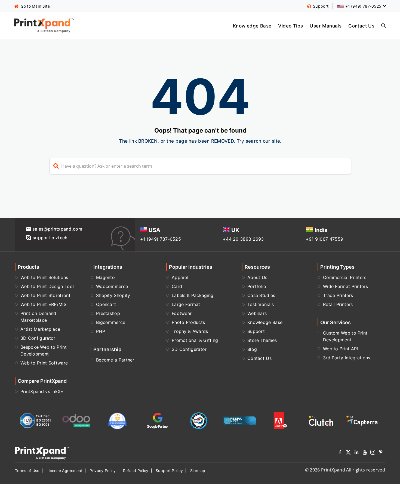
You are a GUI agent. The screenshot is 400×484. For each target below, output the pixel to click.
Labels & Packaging (192, 295)
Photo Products (188, 322)
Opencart (106, 304)
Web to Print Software (44, 363)
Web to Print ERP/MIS (43, 304)
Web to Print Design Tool (47, 286)
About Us (257, 277)
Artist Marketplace (40, 329)
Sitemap (197, 470)
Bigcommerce (110, 322)
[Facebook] (340, 453)
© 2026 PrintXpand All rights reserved (345, 470)
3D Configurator (38, 338)
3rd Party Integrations (346, 358)
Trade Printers (338, 295)
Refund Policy (136, 470)
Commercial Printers (345, 277)
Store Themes (262, 340)
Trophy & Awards (190, 331)
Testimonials (260, 304)
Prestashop (108, 313)
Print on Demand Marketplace (38, 316)
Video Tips (290, 25)
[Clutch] (321, 420)
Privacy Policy (103, 470)
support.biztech (50, 238)
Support (256, 331)
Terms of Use (27, 470)
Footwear (182, 313)
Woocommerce (112, 286)
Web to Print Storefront (45, 295)
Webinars (257, 313)
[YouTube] (365, 453)
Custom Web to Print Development (345, 336)
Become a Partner (115, 360)
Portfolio (256, 286)
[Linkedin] (356, 453)
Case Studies (261, 295)
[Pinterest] (381, 453)
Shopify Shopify (113, 295)
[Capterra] (361, 420)
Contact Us (361, 25)
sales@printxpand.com (57, 229)
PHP (100, 331)
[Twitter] (348, 453)
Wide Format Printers (345, 286)
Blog (252, 349)
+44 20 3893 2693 (243, 239)
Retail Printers (338, 304)
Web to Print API (340, 349)
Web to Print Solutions (44, 277)
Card (177, 286)
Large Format (186, 304)
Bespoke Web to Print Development (43, 350)
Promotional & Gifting (195, 340)
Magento (105, 277)
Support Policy (169, 470)
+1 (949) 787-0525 (160, 239)
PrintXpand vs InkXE (41, 391)
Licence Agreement (64, 470)
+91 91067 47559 (324, 239)
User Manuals (325, 25)
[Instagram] (373, 453)
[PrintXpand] (42, 453)
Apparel (180, 277)
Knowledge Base (252, 25)
